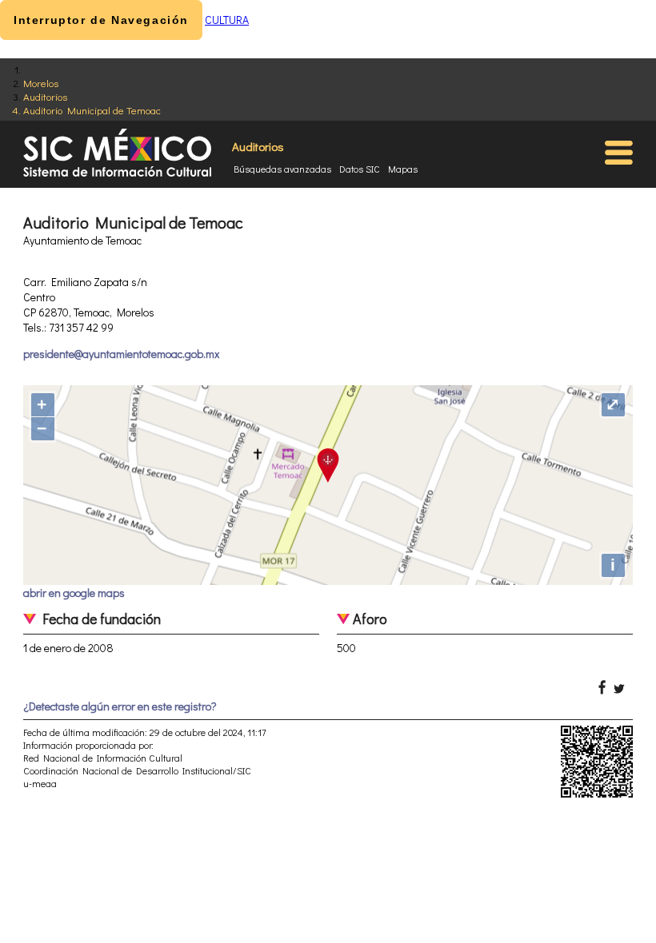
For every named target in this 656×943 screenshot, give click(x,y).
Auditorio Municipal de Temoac (92, 110)
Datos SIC (359, 168)
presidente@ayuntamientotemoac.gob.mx (121, 353)
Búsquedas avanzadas (282, 168)
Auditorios (45, 96)
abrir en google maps (74, 592)
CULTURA (227, 19)
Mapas (403, 168)
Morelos (40, 83)
